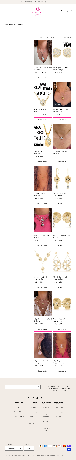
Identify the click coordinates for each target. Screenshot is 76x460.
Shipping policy (61, 455)
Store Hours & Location (18, 412)
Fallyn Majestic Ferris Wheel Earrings (60, 278)
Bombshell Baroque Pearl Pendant (43, 69)
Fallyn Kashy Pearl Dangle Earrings (43, 362)
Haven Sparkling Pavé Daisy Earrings (60, 69)
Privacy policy (41, 455)
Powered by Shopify (21, 455)
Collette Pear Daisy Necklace (40, 194)
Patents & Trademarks (33, 417)
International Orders (46, 429)
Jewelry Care (58, 407)
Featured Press (33, 412)
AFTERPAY (58, 416)
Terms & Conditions (45, 415)
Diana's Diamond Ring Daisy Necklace (61, 110)
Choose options (42, 78)
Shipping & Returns (46, 408)
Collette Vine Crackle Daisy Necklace (41, 278)
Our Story (33, 407)
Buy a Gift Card (18, 416)
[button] (4, 11)
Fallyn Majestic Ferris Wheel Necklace (60, 362)
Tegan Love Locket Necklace (40, 152)
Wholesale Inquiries (46, 422)
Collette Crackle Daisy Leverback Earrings (60, 194)
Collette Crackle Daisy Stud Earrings (60, 320)
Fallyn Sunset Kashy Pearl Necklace (43, 320)
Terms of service (51, 455)
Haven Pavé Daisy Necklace (40, 110)
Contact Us (18, 407)
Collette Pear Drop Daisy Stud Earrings (61, 236)
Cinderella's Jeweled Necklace (60, 152)
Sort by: (42, 37)
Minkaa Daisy (12, 455)
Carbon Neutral (58, 412)
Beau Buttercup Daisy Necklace (41, 236)
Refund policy (31, 455)
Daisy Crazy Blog (33, 423)
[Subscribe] (38, 387)
